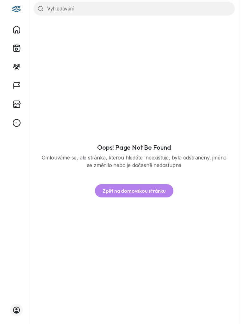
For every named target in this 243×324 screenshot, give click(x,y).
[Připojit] (16, 310)
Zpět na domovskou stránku (134, 191)
